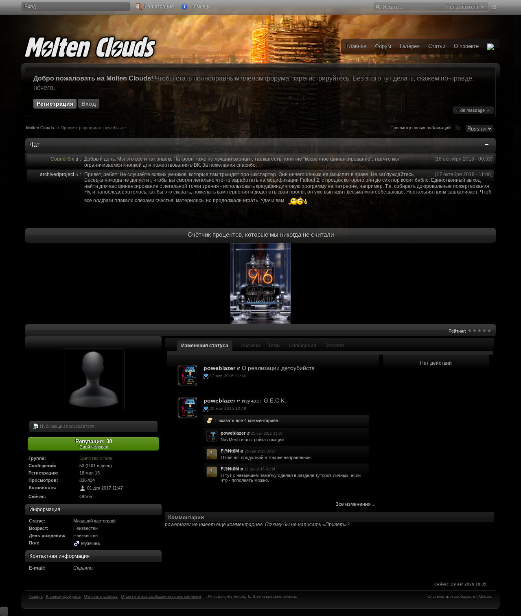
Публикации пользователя (66, 425)
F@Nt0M (230, 450)
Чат (34, 144)
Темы (274, 345)
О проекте (466, 46)
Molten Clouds (40, 127)
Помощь (199, 6)
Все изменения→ (355, 504)
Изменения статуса (204, 345)
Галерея (334, 345)
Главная (356, 46)
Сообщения (302, 345)
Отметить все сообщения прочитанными (161, 596)
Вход (30, 6)
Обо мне (250, 345)
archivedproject (57, 174)
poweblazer (219, 368)
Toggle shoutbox (488, 146)
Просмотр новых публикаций (420, 127)
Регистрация (158, 6)
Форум (383, 46)
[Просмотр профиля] (77, 159)
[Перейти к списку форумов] (103, 45)
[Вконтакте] (490, 46)
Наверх (35, 596)
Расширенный (494, 7)
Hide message (471, 110)
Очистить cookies (101, 596)
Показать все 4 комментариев (246, 420)
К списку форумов (63, 596)
